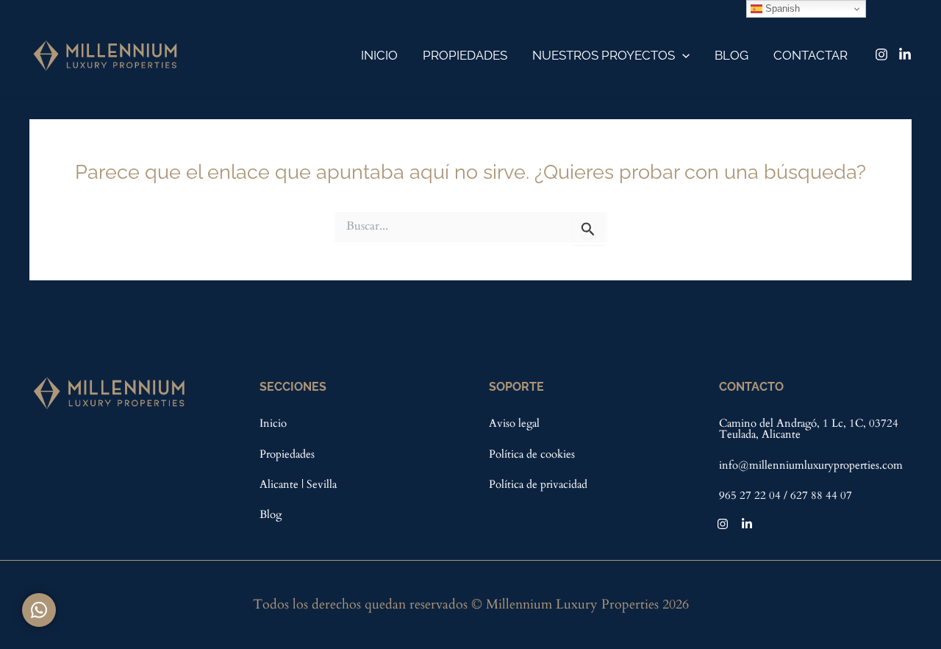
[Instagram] (881, 54)
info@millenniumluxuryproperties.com (811, 465)
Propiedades (465, 55)
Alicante (280, 484)
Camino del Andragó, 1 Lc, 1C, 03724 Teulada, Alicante (808, 428)
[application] (682, 55)
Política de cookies (532, 454)
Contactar (810, 55)
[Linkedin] (905, 54)
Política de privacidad (538, 484)
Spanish (781, 8)
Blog (731, 55)
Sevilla (322, 484)
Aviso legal (514, 423)
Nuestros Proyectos (603, 55)
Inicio (379, 55)
